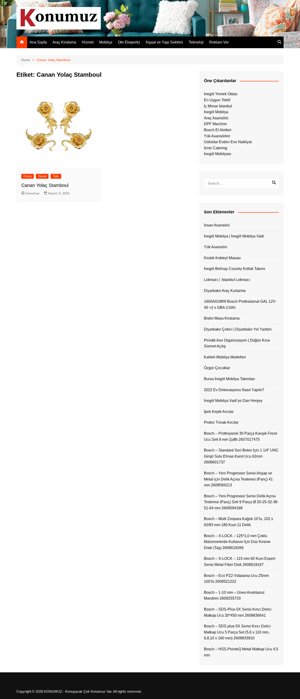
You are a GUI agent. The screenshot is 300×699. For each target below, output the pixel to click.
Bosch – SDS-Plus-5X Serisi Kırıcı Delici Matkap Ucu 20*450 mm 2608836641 (237, 612)
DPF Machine (215, 124)
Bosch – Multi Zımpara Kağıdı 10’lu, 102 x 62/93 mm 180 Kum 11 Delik (238, 522)
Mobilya (105, 42)
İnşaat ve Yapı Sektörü (164, 42)
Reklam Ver (219, 42)
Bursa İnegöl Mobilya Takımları (229, 379)
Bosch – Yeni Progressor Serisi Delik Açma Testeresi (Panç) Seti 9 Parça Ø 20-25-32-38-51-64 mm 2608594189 (241, 502)
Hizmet (88, 42)
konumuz (32, 193)
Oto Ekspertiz (129, 42)
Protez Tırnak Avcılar (221, 422)
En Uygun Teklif (217, 100)
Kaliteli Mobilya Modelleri (225, 357)
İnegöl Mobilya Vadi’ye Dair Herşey (233, 401)
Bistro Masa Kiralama (222, 318)
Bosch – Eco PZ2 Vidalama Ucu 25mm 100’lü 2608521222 (236, 579)
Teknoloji (196, 42)
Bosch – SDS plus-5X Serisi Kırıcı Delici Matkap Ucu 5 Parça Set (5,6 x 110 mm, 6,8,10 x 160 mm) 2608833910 (237, 632)
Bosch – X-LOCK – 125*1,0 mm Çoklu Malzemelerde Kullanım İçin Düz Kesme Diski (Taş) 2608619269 (237, 542)
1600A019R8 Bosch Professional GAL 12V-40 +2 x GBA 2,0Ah (240, 304)
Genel (42, 176)
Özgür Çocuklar (217, 368)
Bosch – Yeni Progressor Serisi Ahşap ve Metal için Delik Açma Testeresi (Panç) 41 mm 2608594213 (238, 479)
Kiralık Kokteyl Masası (222, 258)
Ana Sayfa (38, 42)
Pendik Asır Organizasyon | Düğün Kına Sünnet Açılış (237, 343)
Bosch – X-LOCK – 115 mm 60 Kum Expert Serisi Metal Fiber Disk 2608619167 (239, 562)
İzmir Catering (215, 148)
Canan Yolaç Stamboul (44, 185)
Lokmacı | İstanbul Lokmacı (227, 280)
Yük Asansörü (215, 247)
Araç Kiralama (64, 42)
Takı (56, 176)
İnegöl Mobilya (216, 112)
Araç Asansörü (216, 118)
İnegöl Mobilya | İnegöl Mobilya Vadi (234, 236)
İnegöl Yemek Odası (220, 94)
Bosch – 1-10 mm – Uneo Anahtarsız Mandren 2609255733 (234, 595)
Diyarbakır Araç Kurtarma (225, 291)
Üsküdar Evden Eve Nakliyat (228, 142)
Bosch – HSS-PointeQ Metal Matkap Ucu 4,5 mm (241, 652)
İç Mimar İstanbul (218, 106)
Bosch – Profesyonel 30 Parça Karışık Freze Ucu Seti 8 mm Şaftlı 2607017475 (240, 436)
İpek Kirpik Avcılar (219, 412)
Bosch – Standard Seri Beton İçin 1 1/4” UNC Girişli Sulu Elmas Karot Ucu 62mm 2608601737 (241, 456)
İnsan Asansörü (217, 225)
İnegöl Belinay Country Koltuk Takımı (234, 269)
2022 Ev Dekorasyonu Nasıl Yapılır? (234, 390)
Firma (27, 176)
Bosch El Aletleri (217, 130)
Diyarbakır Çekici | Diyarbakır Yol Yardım (237, 329)
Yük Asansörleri (217, 136)
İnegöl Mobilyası (217, 154)
